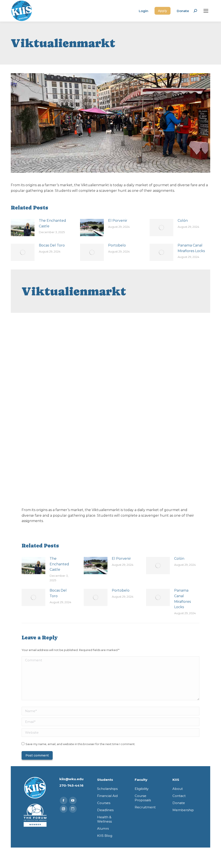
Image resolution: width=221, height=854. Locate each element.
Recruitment (145, 807)
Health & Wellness (104, 819)
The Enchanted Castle (52, 223)
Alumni (103, 828)
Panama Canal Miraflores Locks (191, 248)
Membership (183, 810)
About (177, 789)
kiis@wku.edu (71, 779)
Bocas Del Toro (52, 245)
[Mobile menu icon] (206, 10)
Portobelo (117, 245)
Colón (183, 221)
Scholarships (107, 789)
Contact (179, 796)
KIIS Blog (104, 836)
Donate (183, 11)
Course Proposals (143, 798)
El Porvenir (117, 221)
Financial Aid (107, 796)
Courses (103, 803)
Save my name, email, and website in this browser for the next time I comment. (80, 744)
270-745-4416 (71, 785)
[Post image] (23, 227)
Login (143, 11)
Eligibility (141, 789)
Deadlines (105, 810)
